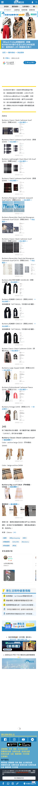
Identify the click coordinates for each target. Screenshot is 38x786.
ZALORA (16, 542)
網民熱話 (4, 762)
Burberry (26, 542)
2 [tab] (17, 12)
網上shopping (15, 538)
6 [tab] (24, 12)
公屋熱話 (17, 10)
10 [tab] (20, 14)
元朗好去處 (16, 751)
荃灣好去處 (26, 751)
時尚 (14, 546)
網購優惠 (7, 542)
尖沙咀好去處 (23, 748)
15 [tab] (18, 17)
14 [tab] (17, 17)
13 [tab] (15, 17)
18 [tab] (24, 17)
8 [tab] (17, 14)
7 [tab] (15, 14)
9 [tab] (18, 14)
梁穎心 (7, 58)
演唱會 (6, 6)
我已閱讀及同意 (19, 778)
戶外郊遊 (26, 753)
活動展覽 (4, 748)
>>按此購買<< (23, 122)
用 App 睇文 (30, 62)
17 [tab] (22, 17)
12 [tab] (24, 14)
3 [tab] (18, 12)
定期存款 (32, 10)
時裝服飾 (7, 546)
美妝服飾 (20, 52)
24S (14, 532)
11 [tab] (22, 14)
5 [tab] (22, 12)
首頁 (4, 52)
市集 (10, 748)
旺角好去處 (5, 753)
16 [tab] (20, 17)
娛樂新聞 (24, 10)
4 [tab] (20, 12)
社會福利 (4, 756)
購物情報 (11, 52)
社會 (12, 753)
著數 (5, 538)
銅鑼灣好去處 (6, 751)
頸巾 (24, 538)
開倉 (15, 748)
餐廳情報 (18, 753)
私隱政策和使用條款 (22, 772)
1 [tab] (15, 12)
